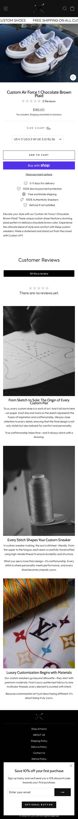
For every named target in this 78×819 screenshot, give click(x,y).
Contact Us (39, 752)
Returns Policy (39, 746)
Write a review (39, 273)
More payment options (39, 174)
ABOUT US (39, 734)
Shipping (34, 114)
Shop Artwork (39, 728)
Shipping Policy (39, 740)
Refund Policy (39, 758)
